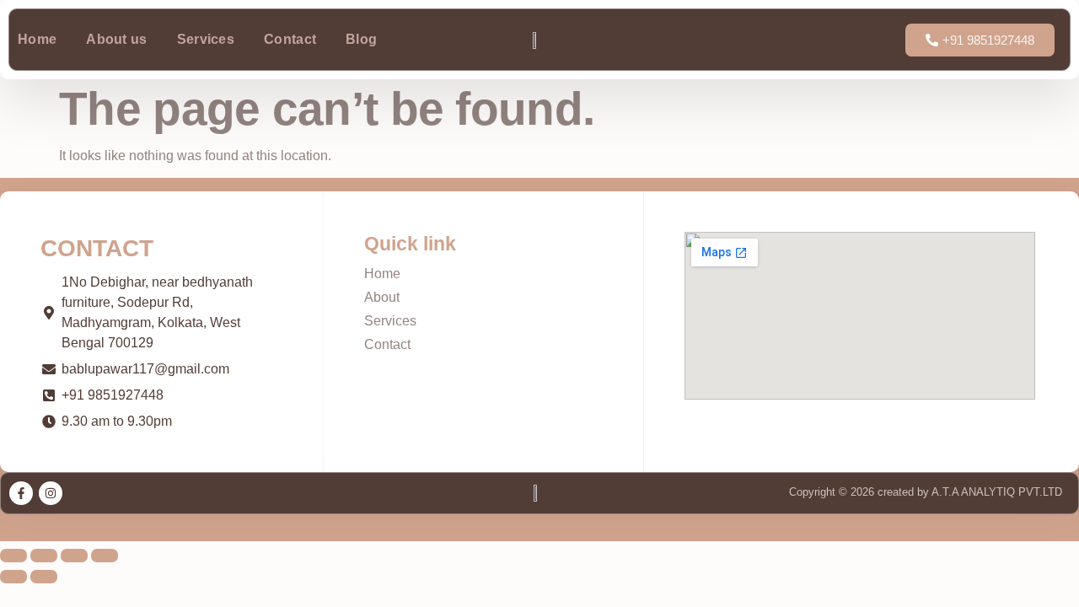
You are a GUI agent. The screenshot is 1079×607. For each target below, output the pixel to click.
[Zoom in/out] (13, 555)
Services (205, 39)
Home (37, 39)
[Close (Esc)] (104, 555)
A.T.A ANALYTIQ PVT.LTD (995, 492)
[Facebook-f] (21, 493)
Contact (290, 39)
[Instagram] (50, 493)
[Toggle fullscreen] (43, 555)
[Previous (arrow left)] (13, 576)
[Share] (74, 555)
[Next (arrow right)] (43, 576)
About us (116, 39)
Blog (361, 39)
